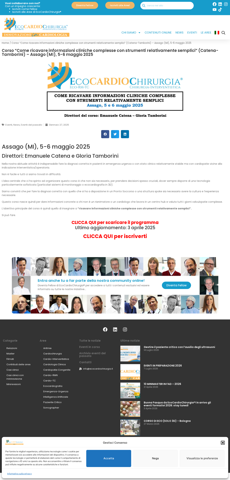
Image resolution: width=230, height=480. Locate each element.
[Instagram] (226, 4)
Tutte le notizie (90, 341)
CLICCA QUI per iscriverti (115, 236)
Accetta (109, 458)
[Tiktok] (220, 9)
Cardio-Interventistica (56, 359)
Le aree (206, 32)
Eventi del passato (31, 124)
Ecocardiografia (52, 386)
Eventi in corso (89, 347)
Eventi (192, 32)
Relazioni (11, 348)
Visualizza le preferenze (202, 458)
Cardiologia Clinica (54, 364)
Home (5, 43)
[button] (223, 443)
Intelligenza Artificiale (55, 397)
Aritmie (47, 348)
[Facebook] (214, 4)
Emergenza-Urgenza (55, 391)
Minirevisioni (13, 384)
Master (10, 353)
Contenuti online (158, 32)
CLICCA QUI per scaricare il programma (115, 222)
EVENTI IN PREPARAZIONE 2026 (163, 365)
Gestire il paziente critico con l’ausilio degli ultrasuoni (179, 347)
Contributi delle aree (18, 364)
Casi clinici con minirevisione (15, 377)
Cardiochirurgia (52, 353)
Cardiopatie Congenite (56, 370)
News (179, 32)
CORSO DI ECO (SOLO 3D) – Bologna (167, 421)
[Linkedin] (220, 4)
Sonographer (51, 407)
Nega (155, 458)
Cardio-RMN (50, 375)
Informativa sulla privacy (19, 473)
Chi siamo (128, 32)
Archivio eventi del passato (92, 354)
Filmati (10, 359)
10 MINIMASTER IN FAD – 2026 (162, 384)
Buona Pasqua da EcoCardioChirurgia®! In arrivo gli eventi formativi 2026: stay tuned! (177, 404)
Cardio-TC (49, 380)
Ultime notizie (130, 341)
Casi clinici (12, 370)
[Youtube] (214, 9)
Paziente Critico (52, 402)
